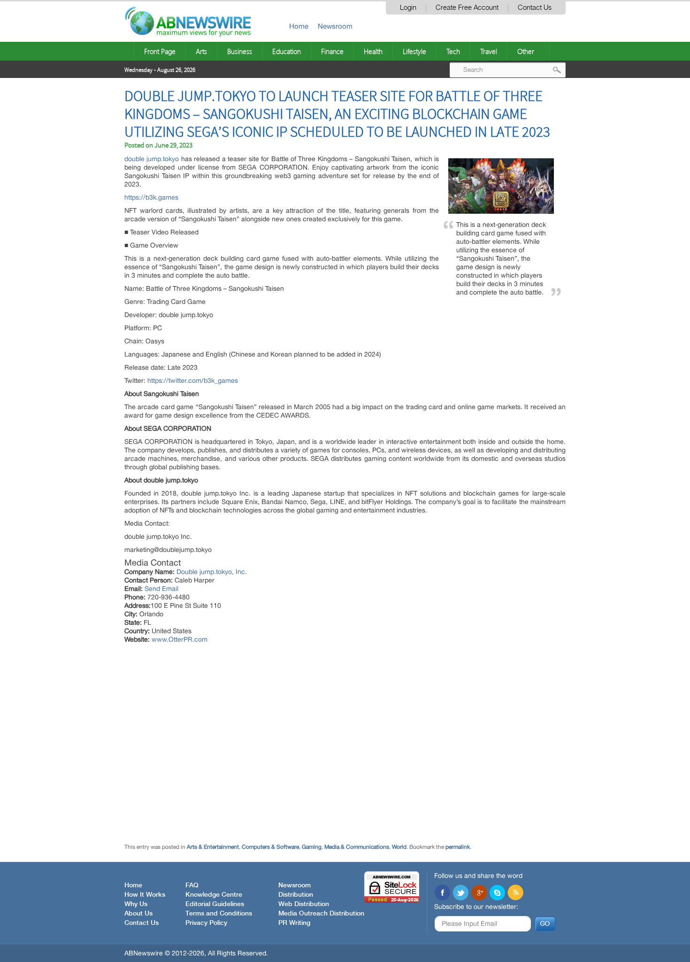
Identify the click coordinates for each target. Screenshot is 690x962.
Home (298, 26)
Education (286, 51)
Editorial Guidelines (214, 904)
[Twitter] (460, 893)
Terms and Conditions (218, 913)
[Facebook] (442, 893)
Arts (201, 51)
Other (525, 51)
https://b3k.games (151, 197)
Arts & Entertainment (213, 847)
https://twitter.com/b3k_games (192, 380)
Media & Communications (356, 847)
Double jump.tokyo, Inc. (211, 571)
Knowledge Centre (213, 895)
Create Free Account (467, 7)
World (399, 847)
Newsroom (335, 26)
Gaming (312, 847)
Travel (488, 51)
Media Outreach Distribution (321, 913)
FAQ (192, 885)
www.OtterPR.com (179, 639)
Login (408, 7)
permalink (457, 847)
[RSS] (515, 893)
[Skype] (497, 893)
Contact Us (535, 7)
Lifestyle (414, 51)
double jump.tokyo (151, 159)
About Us (138, 913)
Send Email (161, 588)
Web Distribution (303, 904)
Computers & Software (270, 847)
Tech (453, 51)
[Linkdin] (479, 893)
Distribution (295, 895)
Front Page (160, 51)
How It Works (144, 895)
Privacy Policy (206, 923)
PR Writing (294, 923)
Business (239, 51)
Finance (332, 51)
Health (373, 51)
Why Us (135, 904)
